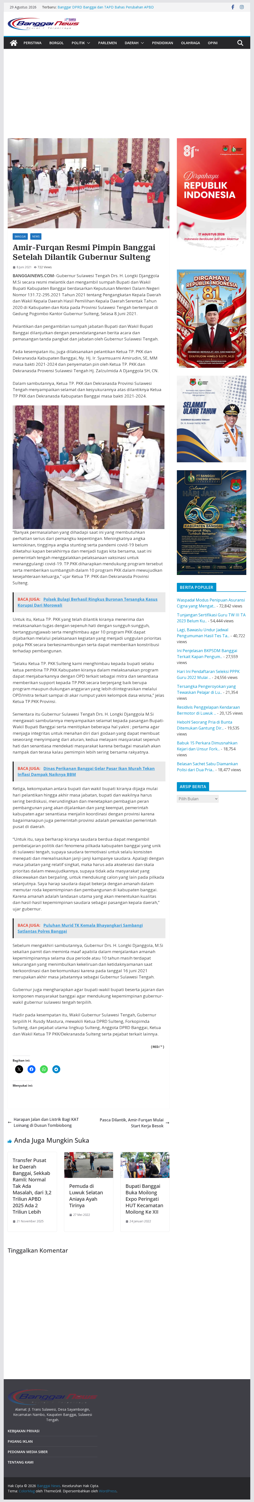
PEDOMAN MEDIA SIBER (28, 1451)
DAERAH (132, 42)
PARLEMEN (107, 42)
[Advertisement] (127, 86)
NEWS (35, 236)
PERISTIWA (32, 42)
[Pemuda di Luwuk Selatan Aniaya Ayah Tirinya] (88, 1155)
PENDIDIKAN (162, 42)
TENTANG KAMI (20, 1462)
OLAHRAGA (190, 42)
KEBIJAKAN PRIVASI (23, 1431)
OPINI (213, 42)
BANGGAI (20, 236)
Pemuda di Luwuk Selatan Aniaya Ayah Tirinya (86, 1196)
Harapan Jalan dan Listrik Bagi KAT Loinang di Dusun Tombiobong (46, 1122)
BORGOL (56, 42)
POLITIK (78, 42)
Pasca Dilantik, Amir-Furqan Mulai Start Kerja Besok (131, 1123)
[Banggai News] (14, 43)
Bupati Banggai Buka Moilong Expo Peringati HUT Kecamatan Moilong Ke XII (144, 1199)
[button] (87, 42)
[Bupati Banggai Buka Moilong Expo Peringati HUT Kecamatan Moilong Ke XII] (145, 1155)
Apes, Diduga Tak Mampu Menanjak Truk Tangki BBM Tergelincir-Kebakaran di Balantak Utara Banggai (101, 7)
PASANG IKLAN (20, 1441)
